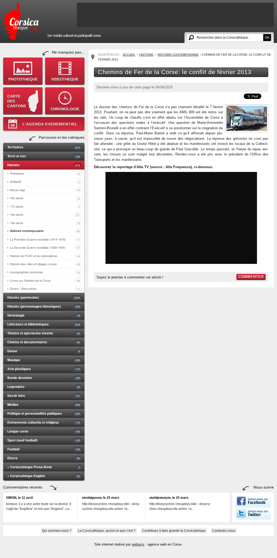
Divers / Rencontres (45, 288)
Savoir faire (43, 395)
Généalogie (43, 315)
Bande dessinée (43, 377)
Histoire (43, 164)
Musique (43, 359)
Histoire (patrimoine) (43, 297)
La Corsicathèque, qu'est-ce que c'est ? (107, 531)
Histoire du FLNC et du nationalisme (45, 256)
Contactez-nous (223, 531)
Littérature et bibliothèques (43, 324)
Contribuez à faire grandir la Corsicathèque (174, 531)
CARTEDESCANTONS (16, 101)
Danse (43, 350)
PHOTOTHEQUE (23, 79)
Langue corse (43, 431)
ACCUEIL (129, 54)
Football (43, 449)
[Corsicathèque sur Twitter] (253, 518)
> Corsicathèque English (43, 475)
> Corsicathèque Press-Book (43, 466)
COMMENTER (251, 277)
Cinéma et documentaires (43, 342)
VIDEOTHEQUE (64, 79)
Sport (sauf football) (43, 440)
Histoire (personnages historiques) (43, 306)
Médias (43, 404)
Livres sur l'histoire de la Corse (45, 280)
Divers (43, 458)
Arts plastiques (43, 368)
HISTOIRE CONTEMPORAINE (178, 54)
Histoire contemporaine (45, 231)
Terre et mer (43, 156)
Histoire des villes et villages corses (45, 264)
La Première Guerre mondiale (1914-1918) (45, 239)
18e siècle (45, 214)
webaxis (138, 544)
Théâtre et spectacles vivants (43, 333)
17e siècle (45, 206)
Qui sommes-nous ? (56, 531)
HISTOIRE (146, 54)
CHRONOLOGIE (65, 109)
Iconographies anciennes (45, 272)
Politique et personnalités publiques (43, 413)
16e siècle (45, 198)
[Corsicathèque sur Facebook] (253, 506)
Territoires (43, 147)
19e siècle (45, 223)
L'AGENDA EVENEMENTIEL (50, 124)
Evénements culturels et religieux (43, 422)
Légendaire (43, 386)
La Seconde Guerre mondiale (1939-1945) (45, 247)
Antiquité (45, 181)
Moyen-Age (45, 190)
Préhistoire (45, 173)
